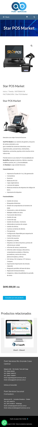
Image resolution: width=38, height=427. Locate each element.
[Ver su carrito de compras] (27, 17)
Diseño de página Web (16, 419)
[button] (31, 45)
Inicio (5, 91)
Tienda (10, 91)
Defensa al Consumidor (10, 385)
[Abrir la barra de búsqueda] (34, 17)
